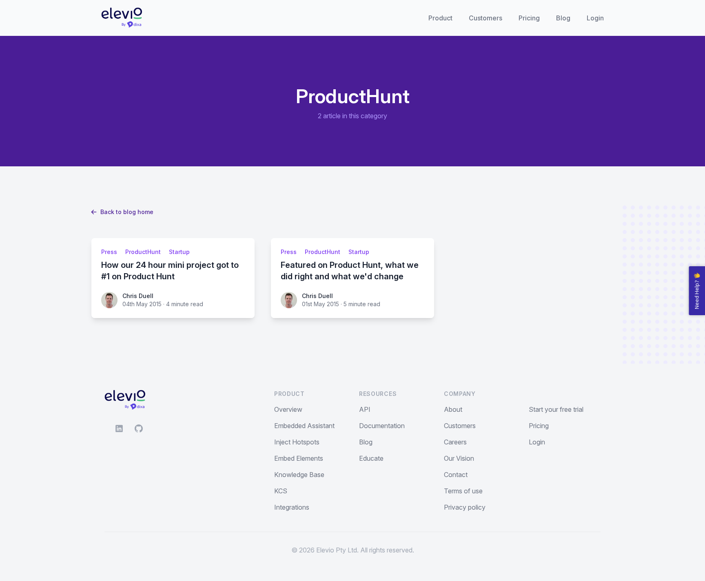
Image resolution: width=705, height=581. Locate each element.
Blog (563, 18)
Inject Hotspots (296, 442)
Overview (288, 409)
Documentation (382, 426)
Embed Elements (298, 458)
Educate (371, 458)
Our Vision (459, 458)
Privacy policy (465, 507)
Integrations (291, 507)
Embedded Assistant (304, 426)
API (364, 409)
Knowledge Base (299, 475)
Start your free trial (556, 409)
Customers (485, 18)
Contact (456, 475)
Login (595, 18)
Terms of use (463, 491)
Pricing (529, 18)
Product (440, 18)
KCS (280, 491)
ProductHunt (143, 251)
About (453, 409)
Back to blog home (126, 211)
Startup (179, 251)
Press (109, 251)
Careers (455, 442)
